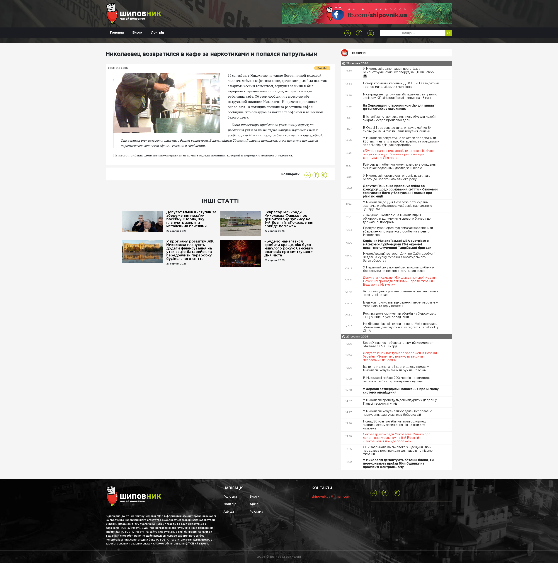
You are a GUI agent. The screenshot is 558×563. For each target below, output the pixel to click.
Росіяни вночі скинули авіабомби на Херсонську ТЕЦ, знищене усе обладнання (399, 315)
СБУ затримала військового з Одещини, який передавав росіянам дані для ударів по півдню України (398, 451)
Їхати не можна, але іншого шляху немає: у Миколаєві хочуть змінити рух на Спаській (396, 369)
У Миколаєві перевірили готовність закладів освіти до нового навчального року (396, 178)
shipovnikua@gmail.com (331, 496)
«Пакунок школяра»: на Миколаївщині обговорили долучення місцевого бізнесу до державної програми (397, 219)
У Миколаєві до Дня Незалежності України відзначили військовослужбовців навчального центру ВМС (397, 206)
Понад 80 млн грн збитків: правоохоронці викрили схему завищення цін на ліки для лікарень (394, 425)
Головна (117, 32)
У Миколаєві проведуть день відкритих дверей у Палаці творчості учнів (400, 402)
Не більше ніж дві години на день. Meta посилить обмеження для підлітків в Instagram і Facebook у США (401, 327)
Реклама (256, 511)
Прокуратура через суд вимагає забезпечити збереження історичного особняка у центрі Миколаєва (398, 231)
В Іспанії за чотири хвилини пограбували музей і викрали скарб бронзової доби (399, 118)
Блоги (137, 32)
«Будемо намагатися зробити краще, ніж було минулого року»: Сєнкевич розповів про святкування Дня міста (288, 248)
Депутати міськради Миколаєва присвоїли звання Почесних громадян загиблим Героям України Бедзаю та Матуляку (400, 281)
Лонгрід (157, 32)
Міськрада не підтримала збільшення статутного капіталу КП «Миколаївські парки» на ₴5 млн (400, 96)
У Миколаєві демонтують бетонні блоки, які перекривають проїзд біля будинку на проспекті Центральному (398, 463)
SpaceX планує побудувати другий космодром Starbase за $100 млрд (398, 345)
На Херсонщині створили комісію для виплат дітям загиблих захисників (399, 107)
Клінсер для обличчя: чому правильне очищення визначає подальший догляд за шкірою (400, 166)
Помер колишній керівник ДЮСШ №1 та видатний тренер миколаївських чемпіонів (401, 85)
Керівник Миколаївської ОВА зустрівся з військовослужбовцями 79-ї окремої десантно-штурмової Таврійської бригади (397, 244)
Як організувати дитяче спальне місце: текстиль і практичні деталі (400, 293)
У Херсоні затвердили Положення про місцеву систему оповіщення (401, 391)
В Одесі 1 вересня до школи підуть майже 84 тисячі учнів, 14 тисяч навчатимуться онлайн (397, 130)
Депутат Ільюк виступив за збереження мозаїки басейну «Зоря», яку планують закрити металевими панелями (191, 219)
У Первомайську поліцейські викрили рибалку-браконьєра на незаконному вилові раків (398, 269)
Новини (359, 53)
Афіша (228, 511)
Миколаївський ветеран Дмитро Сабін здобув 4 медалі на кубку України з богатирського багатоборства (399, 257)
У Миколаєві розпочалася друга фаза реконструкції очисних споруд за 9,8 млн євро (399, 71)
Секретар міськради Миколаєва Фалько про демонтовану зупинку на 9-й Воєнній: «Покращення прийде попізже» (288, 219)
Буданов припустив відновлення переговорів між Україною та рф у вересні (400, 304)
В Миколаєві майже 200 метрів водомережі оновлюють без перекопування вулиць (396, 380)
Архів (254, 504)
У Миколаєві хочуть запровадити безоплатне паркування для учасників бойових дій (397, 413)
